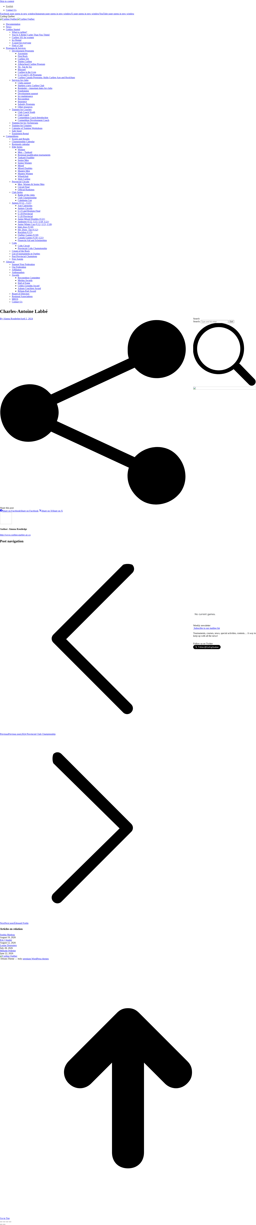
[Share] (4, 1221)
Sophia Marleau (7, 934)
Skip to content (7, 1)
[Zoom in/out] (10, 1221)
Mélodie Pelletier (8, 950)
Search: (196, 321)
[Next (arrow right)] (4, 1224)
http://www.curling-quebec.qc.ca (15, 535)
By (10, 318)
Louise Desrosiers (8, 945)
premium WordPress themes (36, 958)
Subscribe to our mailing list (206, 628)
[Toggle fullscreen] (7, 1221)
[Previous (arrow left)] (1, 1224)
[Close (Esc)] (1, 1221)
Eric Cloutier (6, 940)
